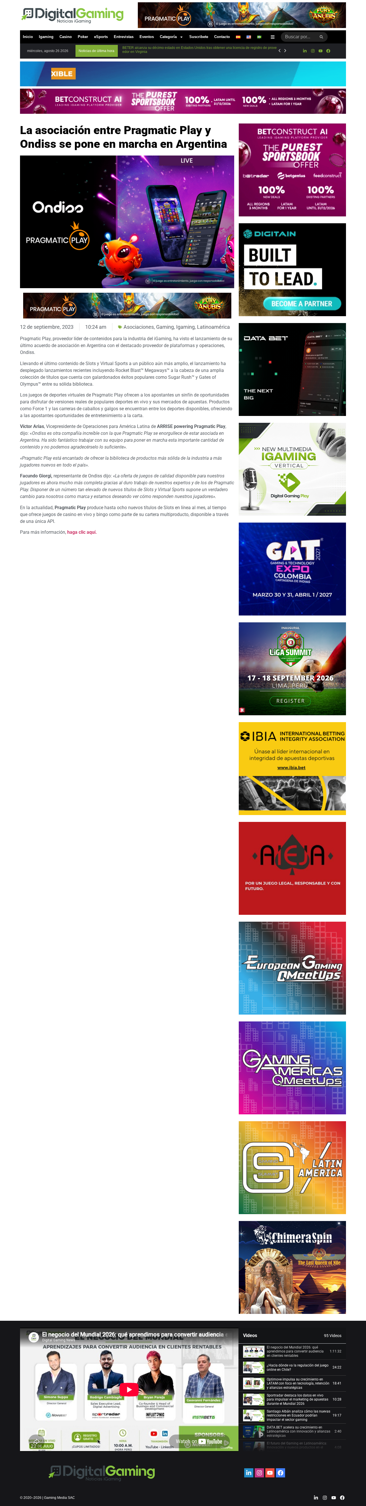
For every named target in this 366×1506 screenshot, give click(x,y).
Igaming (46, 37)
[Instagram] (312, 51)
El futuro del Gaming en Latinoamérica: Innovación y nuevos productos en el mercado (297, 1447)
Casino (65, 37)
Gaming (165, 327)
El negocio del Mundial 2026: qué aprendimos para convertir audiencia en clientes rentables (295, 1351)
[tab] (292, 1352)
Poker (83, 37)
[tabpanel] (129, 1390)
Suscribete (198, 37)
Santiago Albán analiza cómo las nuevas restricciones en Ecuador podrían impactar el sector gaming (298, 1415)
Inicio (28, 37)
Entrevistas (124, 37)
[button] (96, 51)
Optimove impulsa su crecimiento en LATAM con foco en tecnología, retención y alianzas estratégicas (298, 1383)
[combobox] (298, 37)
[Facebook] (328, 51)
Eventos (147, 37)
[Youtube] (320, 51)
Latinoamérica (213, 327)
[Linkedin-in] (305, 51)
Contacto (222, 37)
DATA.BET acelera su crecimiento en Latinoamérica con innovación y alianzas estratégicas (298, 1431)
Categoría (168, 37)
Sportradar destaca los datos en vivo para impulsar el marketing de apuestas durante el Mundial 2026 (297, 1399)
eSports (101, 37)
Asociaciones (139, 327)
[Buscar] (321, 37)
